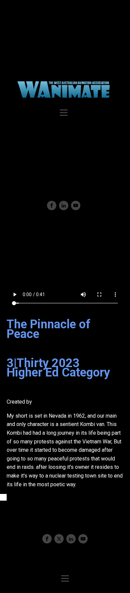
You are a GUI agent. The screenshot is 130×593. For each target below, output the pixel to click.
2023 (66, 363)
